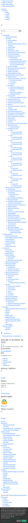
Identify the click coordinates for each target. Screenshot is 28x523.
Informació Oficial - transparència (11, 336)
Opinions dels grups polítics (10, 483)
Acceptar (24, 520)
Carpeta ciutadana (8, 440)
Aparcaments (6, 451)
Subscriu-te (4, 406)
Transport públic (7, 449)
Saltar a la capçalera (7, 1)
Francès (7, 19)
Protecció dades (7, 502)
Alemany (7, 17)
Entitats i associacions (9, 466)
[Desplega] (12, 333)
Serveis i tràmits (5, 432)
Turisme (5, 463)
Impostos (5, 442)
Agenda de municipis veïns (10, 482)
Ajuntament (7, 333)
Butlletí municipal (8, 480)
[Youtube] (24, 495)
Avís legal (5, 504)
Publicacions (6, 365)
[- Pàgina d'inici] (10, 27)
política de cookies (14, 518)
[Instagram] (4, 497)
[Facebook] (17, 495)
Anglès (7, 16)
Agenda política (7, 362)
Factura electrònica (8, 444)
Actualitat (3, 470)
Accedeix (3, 378)
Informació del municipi (9, 461)
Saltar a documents (7, 4)
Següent (7, 393)
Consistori (6, 426)
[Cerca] (20, 31)
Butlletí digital (7, 478)
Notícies (5, 358)
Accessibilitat (6, 506)
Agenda (5, 360)
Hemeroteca (6, 487)
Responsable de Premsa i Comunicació (13, 471)
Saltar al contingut (7, 2)
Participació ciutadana (9, 468)
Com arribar (6, 447)
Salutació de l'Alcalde (8, 425)
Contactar (3, 9)
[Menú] (1, 33)
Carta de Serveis (7, 437)
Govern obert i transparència (11, 430)
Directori (3, 421)
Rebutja (19, 520)
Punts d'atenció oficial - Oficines (11, 435)
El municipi (4, 445)
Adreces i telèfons (6, 489)
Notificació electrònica (9, 433)
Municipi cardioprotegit (9, 454)
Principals (5, 490)
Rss (4, 485)
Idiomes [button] (5, 10)
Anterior (3, 393)
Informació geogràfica (9, 464)
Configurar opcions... (6, 520)
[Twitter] (11, 495)
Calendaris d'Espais (8, 456)
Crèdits (5, 499)
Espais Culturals (7, 452)
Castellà (7, 14)
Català (7, 12)
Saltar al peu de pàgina (8, 6)
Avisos (5, 363)
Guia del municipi (8, 458)
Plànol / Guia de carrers (9, 459)
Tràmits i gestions (8, 438)
